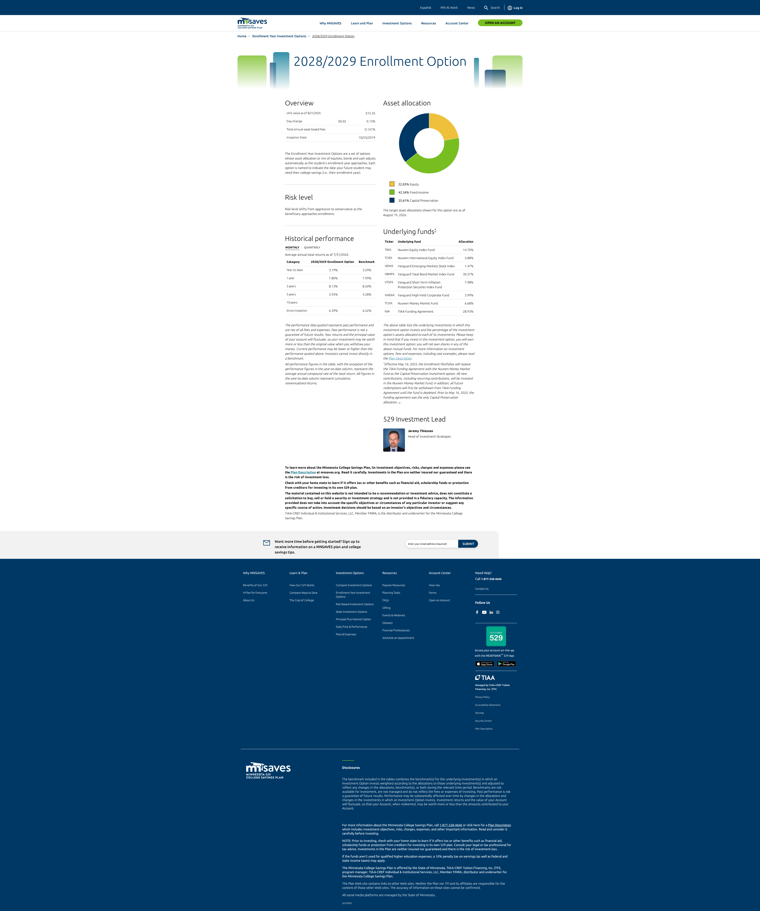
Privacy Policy (482, 697)
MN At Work (449, 7)
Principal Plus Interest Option (353, 619)
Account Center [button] (457, 23)
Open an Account (500, 23)
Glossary (387, 622)
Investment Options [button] (397, 23)
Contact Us (481, 588)
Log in (518, 8)
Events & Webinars (393, 615)
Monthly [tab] (292, 247)
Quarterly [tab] (312, 247)
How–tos (434, 585)
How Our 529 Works (302, 585)
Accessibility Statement (488, 705)
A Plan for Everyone (255, 592)
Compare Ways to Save (303, 592)
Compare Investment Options (354, 585)
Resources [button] (428, 23)
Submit (468, 544)
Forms (432, 592)
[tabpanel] (331, 283)
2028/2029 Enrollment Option (333, 36)
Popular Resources (393, 585)
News (471, 7)
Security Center (483, 720)
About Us (248, 600)
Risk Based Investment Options (355, 604)
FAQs (385, 600)
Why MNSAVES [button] (330, 23)
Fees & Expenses (346, 634)
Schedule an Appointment (398, 637)
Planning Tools (391, 592)
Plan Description (400, 358)
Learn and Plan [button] (362, 23)
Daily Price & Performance (351, 626)
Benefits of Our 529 (255, 585)
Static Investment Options (351, 611)
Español (425, 7)
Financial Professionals (396, 630)
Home (242, 36)
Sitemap (479, 713)
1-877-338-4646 (491, 579)
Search (495, 7)
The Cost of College (302, 600)
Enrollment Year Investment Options (279, 36)
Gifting (386, 607)
